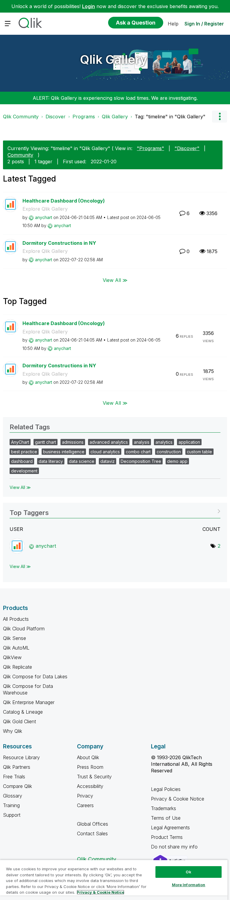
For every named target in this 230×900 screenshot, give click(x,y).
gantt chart (45, 442)
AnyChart (20, 442)
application (189, 442)
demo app (177, 461)
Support (11, 815)
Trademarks (163, 808)
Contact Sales (92, 833)
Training (11, 805)
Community (20, 155)
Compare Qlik (17, 786)
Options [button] (219, 117)
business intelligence (63, 451)
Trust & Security (94, 777)
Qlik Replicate (17, 667)
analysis (141, 442)
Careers (85, 805)
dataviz (107, 461)
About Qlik (88, 757)
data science (81, 461)
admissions (73, 442)
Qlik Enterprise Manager (29, 702)
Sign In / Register (204, 24)
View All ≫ (115, 280)
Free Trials (14, 777)
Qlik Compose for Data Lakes (35, 676)
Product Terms (167, 837)
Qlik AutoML (16, 648)
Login (88, 6)
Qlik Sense (14, 638)
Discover (56, 117)
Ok (188, 871)
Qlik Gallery (113, 59)
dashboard (22, 461)
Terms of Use (166, 818)
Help (173, 24)
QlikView (12, 657)
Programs (83, 117)
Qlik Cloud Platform (24, 629)
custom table (199, 451)
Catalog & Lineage (23, 712)
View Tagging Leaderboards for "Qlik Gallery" (115, 510)
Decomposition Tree (141, 461)
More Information (188, 884)
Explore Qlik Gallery (45, 209)
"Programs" (150, 148)
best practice (24, 451)
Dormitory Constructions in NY (59, 243)
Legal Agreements (170, 827)
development (24, 470)
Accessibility (90, 786)
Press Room (90, 767)
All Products (16, 619)
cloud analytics (105, 451)
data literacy (51, 461)
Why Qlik (12, 731)
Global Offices (92, 824)
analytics (163, 442)
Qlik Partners (16, 767)
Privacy (85, 796)
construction (169, 451)
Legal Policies (166, 789)
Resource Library (21, 757)
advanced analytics (109, 442)
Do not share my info (175, 847)
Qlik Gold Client (19, 721)
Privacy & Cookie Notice (177, 799)
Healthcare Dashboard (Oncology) (63, 201)
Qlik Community (21, 117)
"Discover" (187, 148)
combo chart (138, 451)
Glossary (12, 796)
